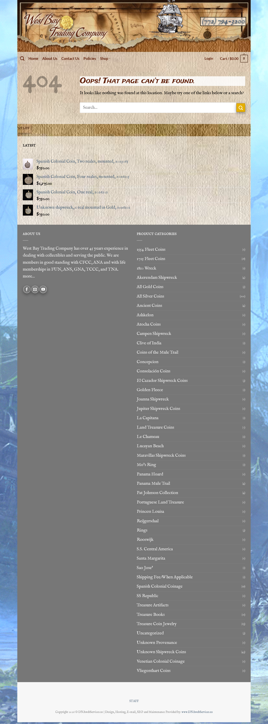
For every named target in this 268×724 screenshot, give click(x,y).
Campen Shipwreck (154, 334)
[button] (209, 58)
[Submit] (240, 107)
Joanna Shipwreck (153, 399)
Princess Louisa (150, 511)
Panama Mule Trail (153, 483)
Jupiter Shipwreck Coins (158, 409)
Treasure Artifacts (152, 605)
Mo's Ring (146, 465)
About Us (49, 58)
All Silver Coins (150, 296)
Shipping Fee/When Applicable (165, 577)
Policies (89, 58)
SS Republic (147, 596)
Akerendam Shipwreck (157, 277)
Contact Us (70, 58)
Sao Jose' (145, 568)
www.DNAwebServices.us (197, 712)
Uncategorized (150, 633)
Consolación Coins (153, 371)
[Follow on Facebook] (27, 289)
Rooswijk (145, 539)
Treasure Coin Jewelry (157, 624)
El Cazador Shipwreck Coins (162, 380)
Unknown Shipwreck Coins (161, 652)
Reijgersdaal (148, 521)
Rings (142, 530)
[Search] (22, 58)
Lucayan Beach (150, 446)
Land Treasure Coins (155, 427)
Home (33, 58)
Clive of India (149, 343)
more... (29, 276)
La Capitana (147, 418)
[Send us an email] (35, 289)
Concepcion (147, 362)
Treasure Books (151, 614)
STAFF (134, 701)
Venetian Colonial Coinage (161, 661)
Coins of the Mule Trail (157, 352)
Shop (104, 58)
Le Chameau (148, 437)
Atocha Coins (149, 324)
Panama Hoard (150, 474)
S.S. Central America (155, 549)
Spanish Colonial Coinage (159, 586)
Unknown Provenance (157, 643)
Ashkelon (145, 315)
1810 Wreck (146, 268)
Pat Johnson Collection (157, 493)
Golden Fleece (150, 390)
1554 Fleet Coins (151, 249)
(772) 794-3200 (222, 21)
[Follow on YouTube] (43, 289)
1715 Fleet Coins (151, 259)
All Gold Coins (150, 287)
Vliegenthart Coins (153, 671)
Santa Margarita (151, 558)
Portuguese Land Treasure (160, 502)
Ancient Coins (149, 305)
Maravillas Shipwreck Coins (161, 455)
